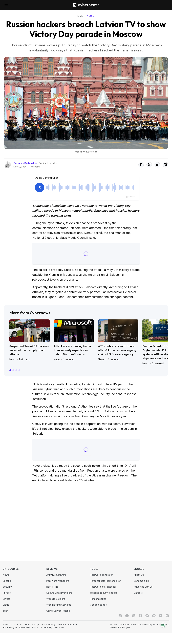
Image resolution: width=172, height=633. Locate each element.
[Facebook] (127, 616)
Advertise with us (143, 586)
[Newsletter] (167, 616)
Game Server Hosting (58, 610)
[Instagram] (134, 616)
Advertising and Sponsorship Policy (20, 627)
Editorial (7, 580)
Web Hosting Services (58, 604)
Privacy (7, 592)
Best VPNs (52, 586)
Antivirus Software (56, 574)
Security (7, 586)
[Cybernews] (86, 5)
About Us (139, 574)
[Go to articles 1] (10, 370)
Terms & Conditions (67, 624)
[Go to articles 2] (13, 370)
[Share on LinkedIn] (165, 164)
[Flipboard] (161, 616)
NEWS (90, 15)
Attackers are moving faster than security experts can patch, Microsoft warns (72, 350)
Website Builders (55, 598)
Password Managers (57, 580)
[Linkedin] (147, 616)
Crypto (6, 598)
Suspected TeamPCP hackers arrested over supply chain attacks (29, 350)
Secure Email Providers (59, 592)
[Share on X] (149, 164)
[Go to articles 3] (16, 370)
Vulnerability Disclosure (52, 627)
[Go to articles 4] (19, 370)
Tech (5, 610)
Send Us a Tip (141, 580)
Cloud (6, 604)
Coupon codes (98, 604)
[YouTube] (154, 616)
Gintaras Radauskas (25, 163)
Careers (138, 592)
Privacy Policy (48, 624)
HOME (79, 15)
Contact (18, 624)
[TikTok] (140, 616)
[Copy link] (141, 164)
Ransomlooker (98, 598)
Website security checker (104, 592)
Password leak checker (103, 586)
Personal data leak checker (105, 580)
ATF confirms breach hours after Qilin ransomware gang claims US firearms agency (117, 350)
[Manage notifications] (163, 625)
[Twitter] (120, 616)
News (12, 359)
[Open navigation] (6, 5)
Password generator (101, 574)
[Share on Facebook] (157, 164)
